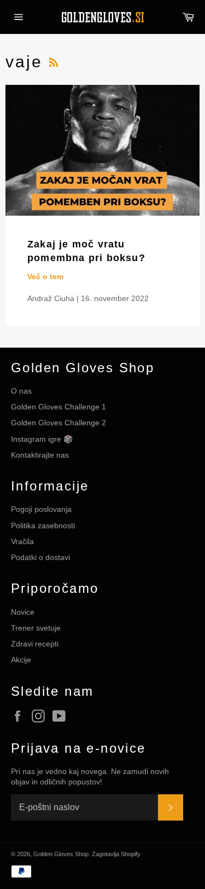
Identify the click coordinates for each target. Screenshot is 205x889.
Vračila (22, 541)
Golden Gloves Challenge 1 (58, 406)
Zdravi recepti (34, 643)
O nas (21, 390)
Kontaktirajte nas (40, 455)
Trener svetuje (36, 628)
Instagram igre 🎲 (42, 439)
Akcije (21, 659)
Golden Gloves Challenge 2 (58, 422)
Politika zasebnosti (43, 525)
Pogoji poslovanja (41, 509)
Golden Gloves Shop (61, 854)
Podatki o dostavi (40, 557)
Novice (22, 612)
